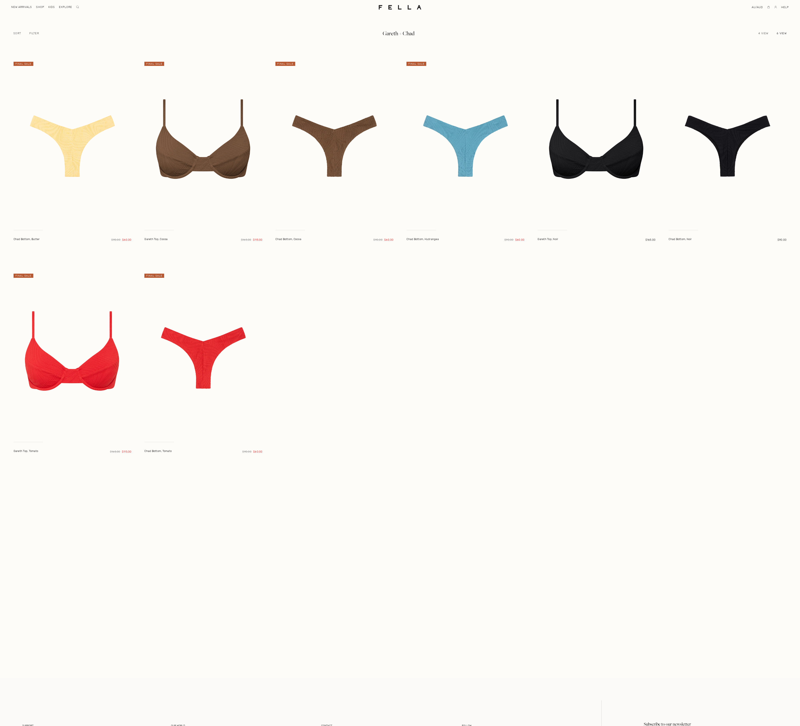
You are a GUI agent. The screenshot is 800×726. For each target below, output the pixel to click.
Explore (65, 7)
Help (785, 7)
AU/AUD (757, 7)
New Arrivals (21, 7)
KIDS (51, 7)
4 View (763, 33)
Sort (17, 33)
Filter (34, 33)
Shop (40, 7)
